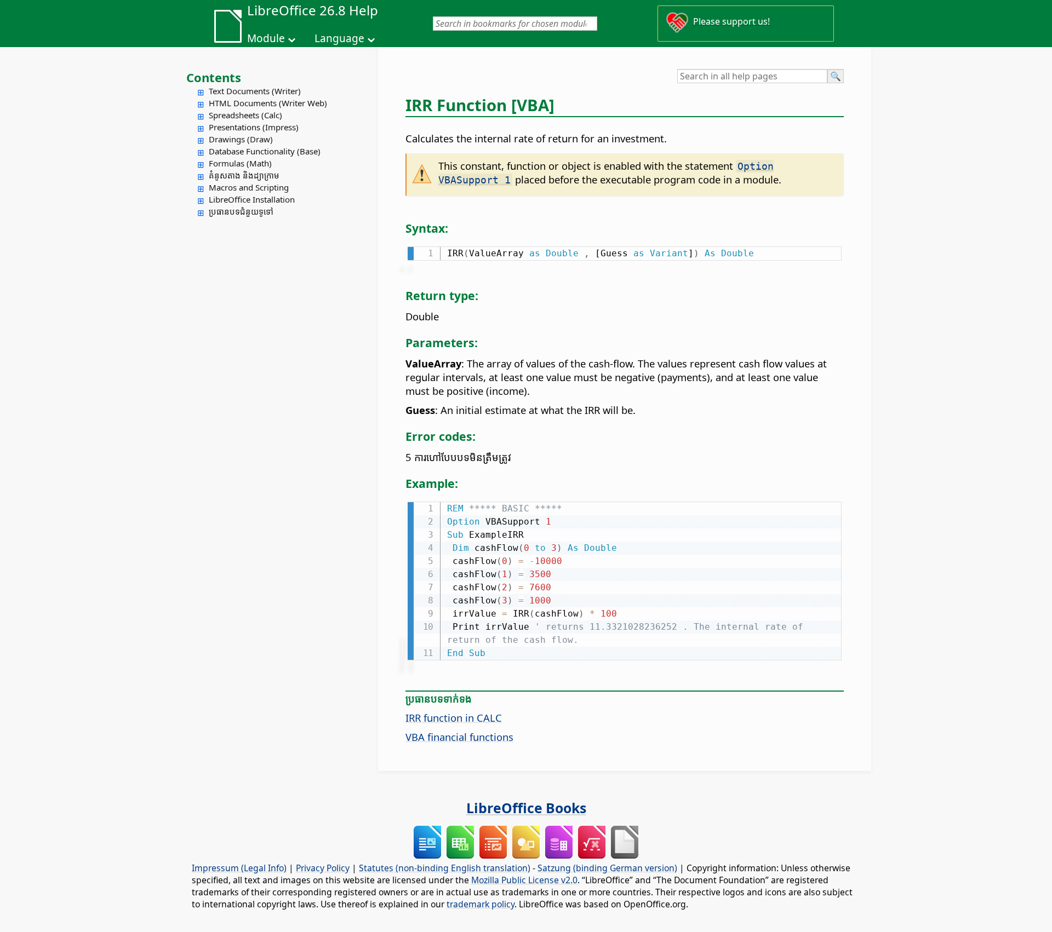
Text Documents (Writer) (255, 90)
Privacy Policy (323, 868)
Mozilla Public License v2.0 (524, 880)
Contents (213, 77)
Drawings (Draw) (241, 139)
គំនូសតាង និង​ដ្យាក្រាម (244, 175)
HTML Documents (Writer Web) (268, 102)
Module (266, 38)
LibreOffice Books (526, 807)
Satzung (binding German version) (607, 868)
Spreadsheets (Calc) (245, 115)
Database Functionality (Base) (265, 151)
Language (339, 38)
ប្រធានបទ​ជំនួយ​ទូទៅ (241, 211)
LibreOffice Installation (252, 199)
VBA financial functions (459, 737)
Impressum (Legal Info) (239, 868)
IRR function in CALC (453, 717)
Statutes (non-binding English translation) (444, 868)
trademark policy (480, 904)
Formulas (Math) (240, 163)
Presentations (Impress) (254, 127)
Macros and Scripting (249, 187)
